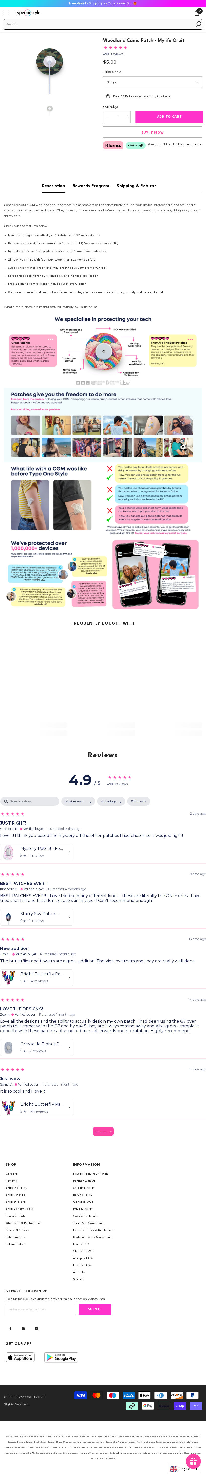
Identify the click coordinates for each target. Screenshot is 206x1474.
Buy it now (153, 132)
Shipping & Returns (136, 186)
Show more (103, 1131)
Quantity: (110, 107)
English (185, 1469)
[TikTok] (37, 1328)
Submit (94, 1309)
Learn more (193, 144)
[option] (49, 63)
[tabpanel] (103, 969)
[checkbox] (138, 801)
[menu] (7, 13)
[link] (103, 350)
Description (53, 186)
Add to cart (168, 116)
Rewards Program (91, 186)
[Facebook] (10, 1328)
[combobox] (99, 24)
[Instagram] (23, 1328)
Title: (112, 72)
